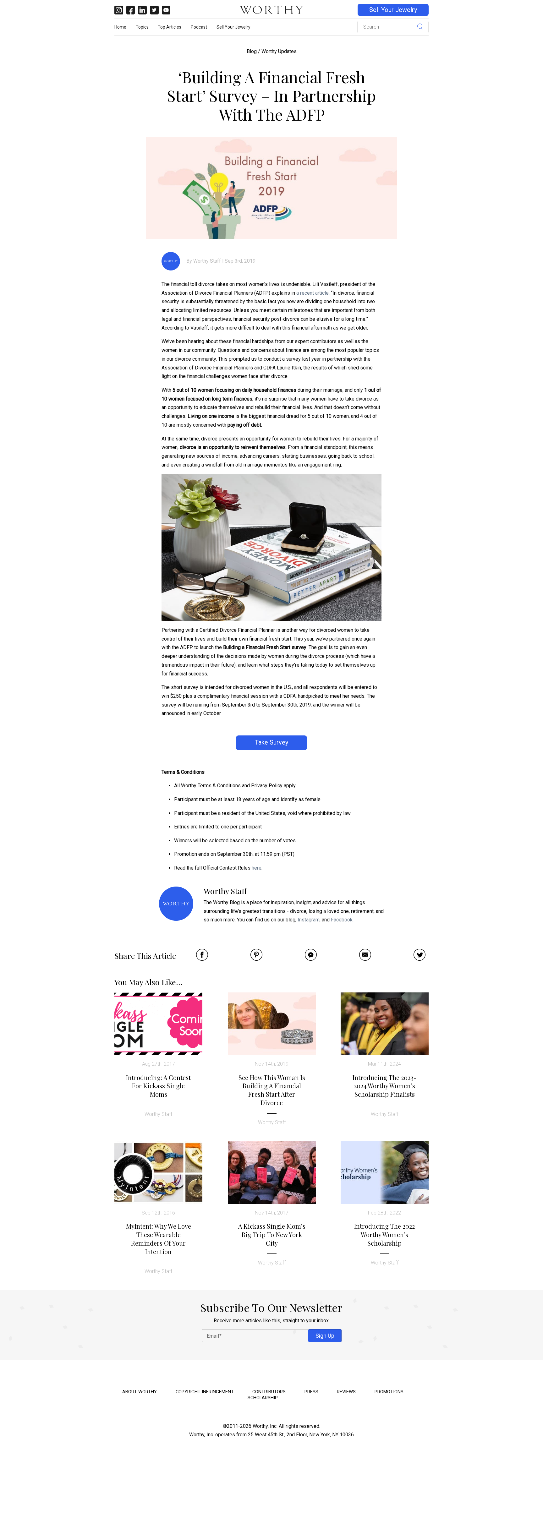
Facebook (342, 920)
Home (120, 27)
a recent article (312, 293)
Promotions (389, 1392)
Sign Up (324, 1335)
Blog (252, 51)
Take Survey (271, 742)
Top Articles (169, 27)
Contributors (269, 1392)
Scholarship (263, 1398)
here (256, 868)
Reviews (346, 1392)
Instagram (309, 920)
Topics (142, 27)
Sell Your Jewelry (393, 10)
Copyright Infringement (205, 1392)
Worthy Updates (279, 51)
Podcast (199, 27)
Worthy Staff (207, 261)
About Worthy (139, 1392)
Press (311, 1392)
